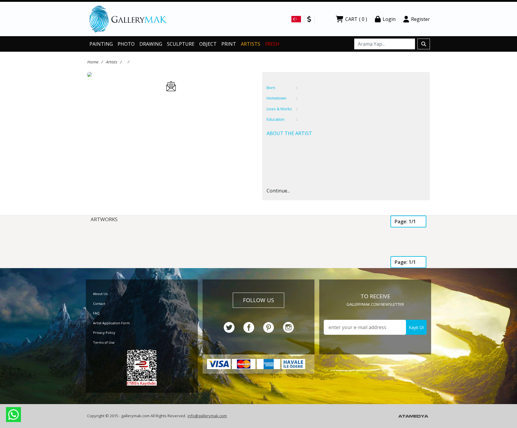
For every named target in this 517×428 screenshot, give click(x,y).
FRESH (272, 44)
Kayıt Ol (416, 327)
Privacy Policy (104, 332)
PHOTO (126, 44)
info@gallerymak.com (207, 415)
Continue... (278, 190)
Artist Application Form (111, 323)
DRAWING (150, 44)
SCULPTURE (180, 44)
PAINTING (101, 44)
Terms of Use (104, 342)
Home (92, 62)
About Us (100, 293)
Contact (99, 303)
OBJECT (208, 44)
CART (356, 19)
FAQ (96, 313)
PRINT (228, 44)
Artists (111, 62)
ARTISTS (250, 44)
